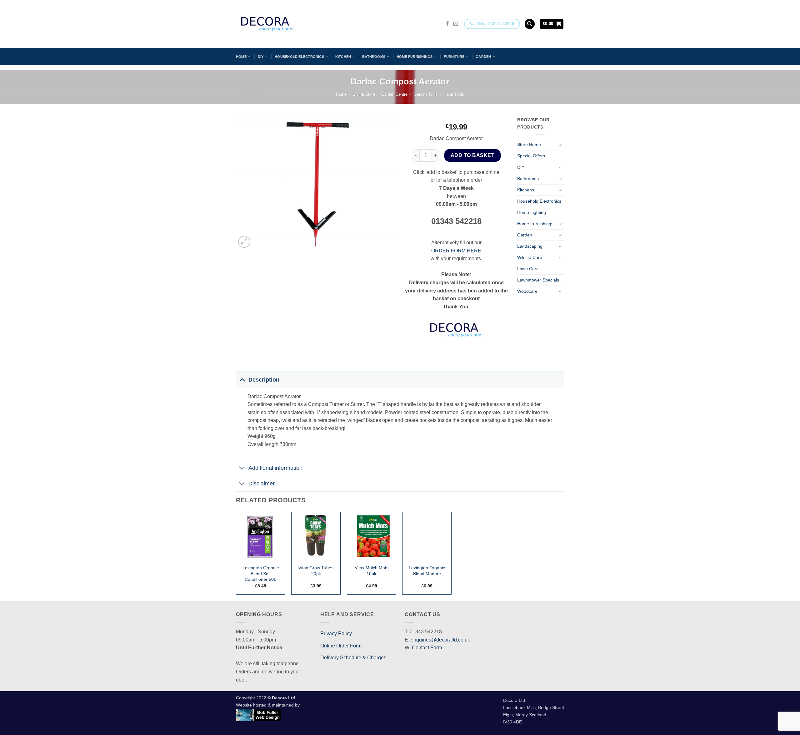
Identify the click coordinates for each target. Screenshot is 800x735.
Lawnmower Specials (538, 279)
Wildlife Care (529, 257)
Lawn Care (528, 268)
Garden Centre (394, 94)
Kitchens (525, 189)
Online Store (363, 94)
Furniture (454, 56)
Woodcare (527, 291)
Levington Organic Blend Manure (427, 570)
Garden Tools (426, 94)
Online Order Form (341, 645)
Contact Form (427, 647)
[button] (552, 24)
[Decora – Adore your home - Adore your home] (284, 23)
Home (241, 56)
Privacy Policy (336, 633)
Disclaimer (261, 483)
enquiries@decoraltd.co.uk (440, 639)
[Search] (530, 24)
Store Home (529, 144)
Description (263, 380)
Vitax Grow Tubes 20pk (315, 570)
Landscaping (529, 246)
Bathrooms (373, 56)
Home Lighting (531, 212)
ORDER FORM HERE (456, 250)
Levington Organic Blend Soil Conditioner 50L (260, 573)
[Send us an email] (455, 24)
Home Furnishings (415, 56)
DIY (261, 56)
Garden (483, 56)
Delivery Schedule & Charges (353, 657)
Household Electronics (299, 56)
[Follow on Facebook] (447, 24)
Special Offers (531, 155)
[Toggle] (560, 144)
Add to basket (472, 155)
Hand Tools (454, 94)
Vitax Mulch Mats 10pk (371, 570)
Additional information (275, 468)
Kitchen (343, 56)
